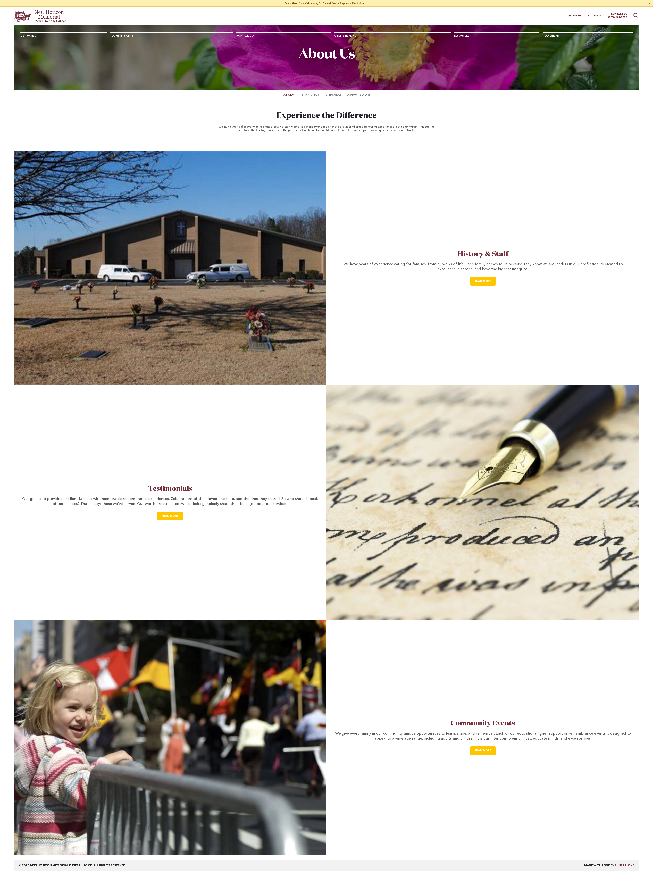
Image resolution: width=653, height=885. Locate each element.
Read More (358, 3)
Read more (485, 281)
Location (594, 16)
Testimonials (170, 488)
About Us (574, 16)
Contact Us (619, 14)
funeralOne (624, 865)
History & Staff (483, 254)
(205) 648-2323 (617, 17)
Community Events (483, 723)
